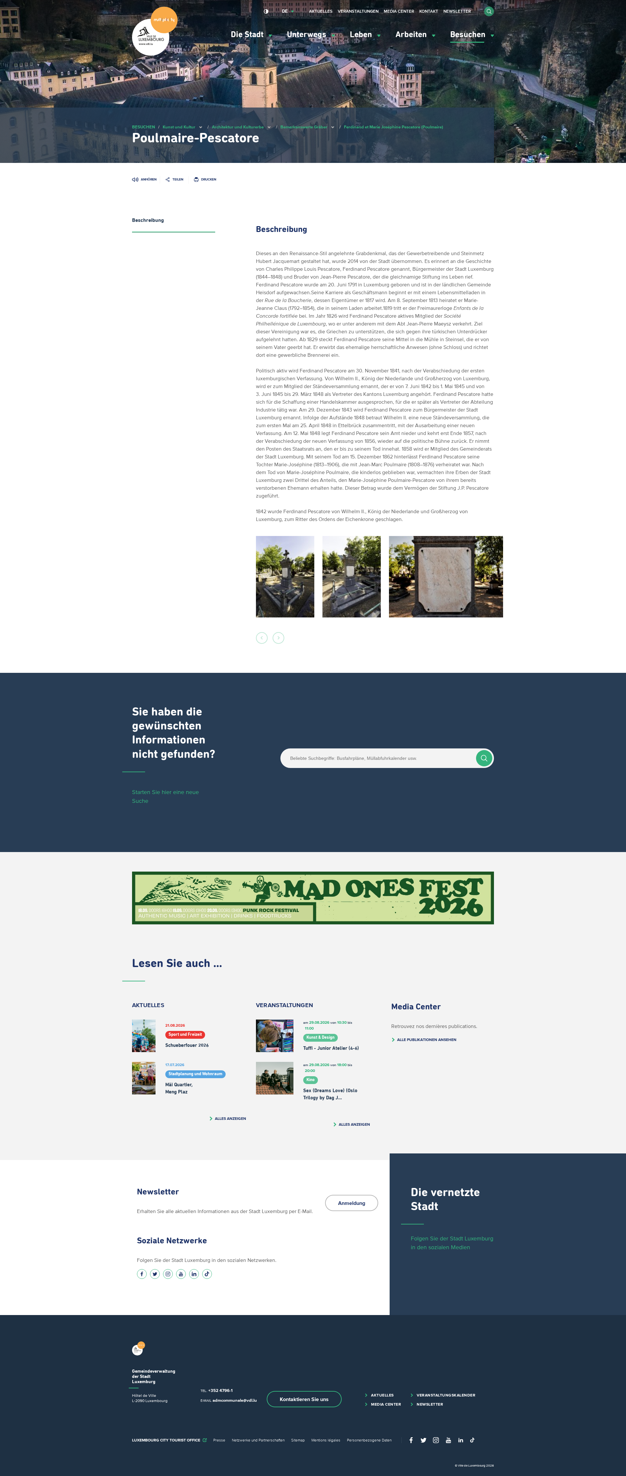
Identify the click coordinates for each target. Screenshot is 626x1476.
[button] (489, 11)
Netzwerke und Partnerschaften (258, 1440)
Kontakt (428, 11)
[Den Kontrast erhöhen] (266, 11)
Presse (219, 1440)
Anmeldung (351, 1203)
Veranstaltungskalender (446, 1395)
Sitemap (298, 1440)
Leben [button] (362, 35)
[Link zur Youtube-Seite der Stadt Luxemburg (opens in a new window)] (181, 1274)
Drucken (208, 179)
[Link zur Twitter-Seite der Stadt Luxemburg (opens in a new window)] (155, 1274)
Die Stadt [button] (248, 35)
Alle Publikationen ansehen (426, 1039)
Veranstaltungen (358, 11)
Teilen (177, 179)
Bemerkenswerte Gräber (303, 126)
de (285, 11)
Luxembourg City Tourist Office (166, 1440)
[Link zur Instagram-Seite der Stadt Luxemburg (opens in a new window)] (168, 1274)
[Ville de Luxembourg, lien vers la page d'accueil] (155, 54)
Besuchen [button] (468, 35)
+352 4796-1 (220, 1390)
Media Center (399, 11)
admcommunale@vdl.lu (235, 1400)
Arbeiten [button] (412, 35)
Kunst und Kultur (179, 126)
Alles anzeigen (230, 1118)
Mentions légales (325, 1440)
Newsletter (457, 11)
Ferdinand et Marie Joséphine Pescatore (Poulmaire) (393, 126)
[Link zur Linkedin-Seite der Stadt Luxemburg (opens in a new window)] (194, 1274)
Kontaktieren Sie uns (304, 1399)
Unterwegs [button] (307, 35)
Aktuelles (321, 11)
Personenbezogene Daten (369, 1440)
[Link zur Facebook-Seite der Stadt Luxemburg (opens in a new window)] (142, 1274)
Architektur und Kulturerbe (238, 126)
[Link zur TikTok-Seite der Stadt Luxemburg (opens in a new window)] (207, 1274)
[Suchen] (484, 758)
